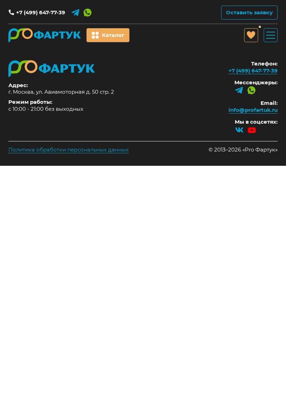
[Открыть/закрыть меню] (271, 35)
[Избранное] (251, 35)
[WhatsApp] (87, 12)
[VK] (239, 129)
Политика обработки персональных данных (68, 149)
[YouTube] (251, 129)
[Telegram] (75, 12)
